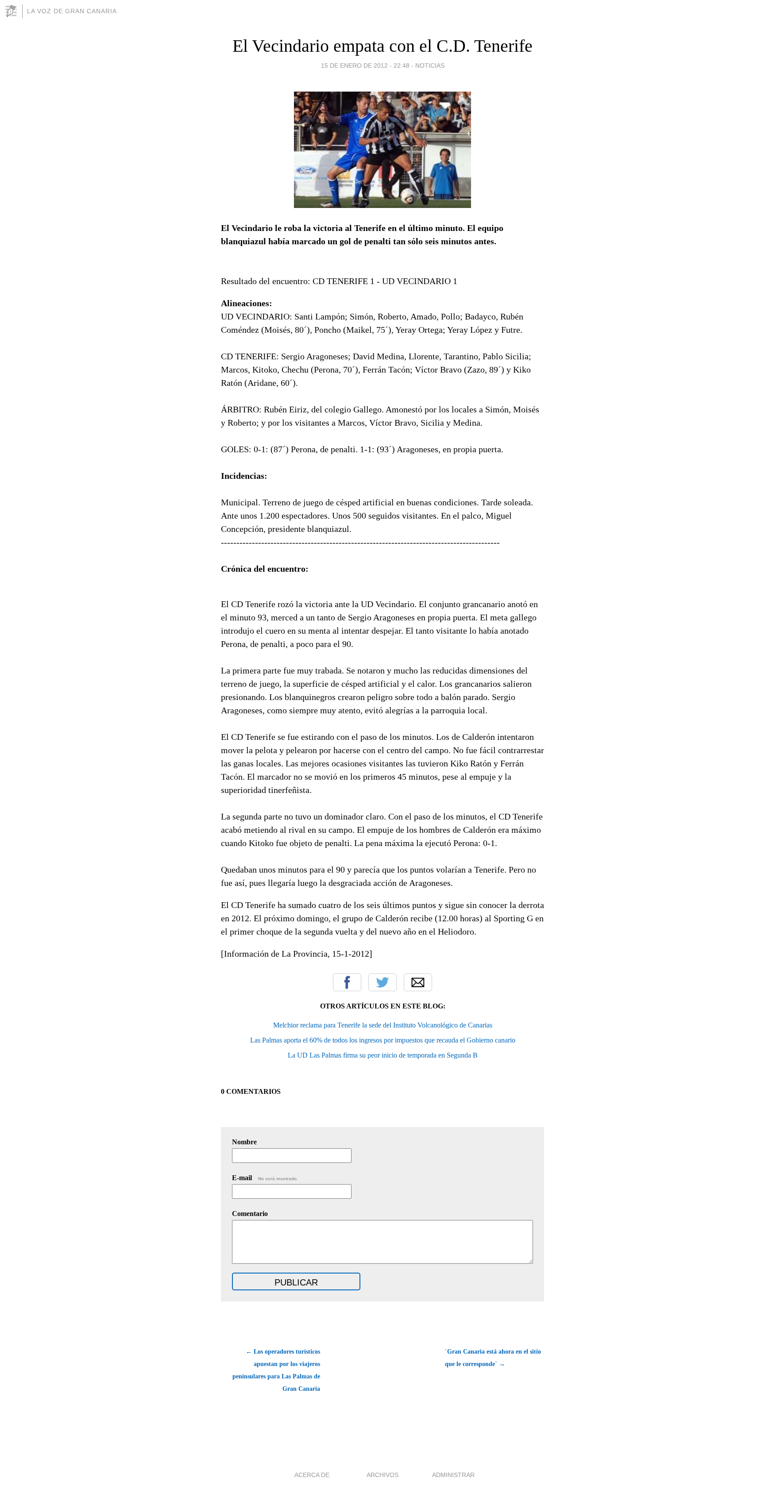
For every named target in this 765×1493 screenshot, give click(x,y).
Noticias (429, 65)
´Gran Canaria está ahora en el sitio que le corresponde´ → (493, 1357)
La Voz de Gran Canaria (72, 11)
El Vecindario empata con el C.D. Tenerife (382, 46)
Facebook (347, 982)
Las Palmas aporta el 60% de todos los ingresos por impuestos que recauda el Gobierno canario (382, 1040)
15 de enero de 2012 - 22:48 (365, 65)
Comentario (250, 1213)
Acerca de (311, 1474)
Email (418, 982)
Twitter (382, 982)
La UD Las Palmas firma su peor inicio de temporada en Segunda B (383, 1055)
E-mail (265, 1177)
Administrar (453, 1474)
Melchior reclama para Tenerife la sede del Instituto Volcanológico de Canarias (382, 1025)
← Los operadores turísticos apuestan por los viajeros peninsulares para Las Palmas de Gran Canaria (276, 1370)
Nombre (244, 1142)
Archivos (382, 1474)
